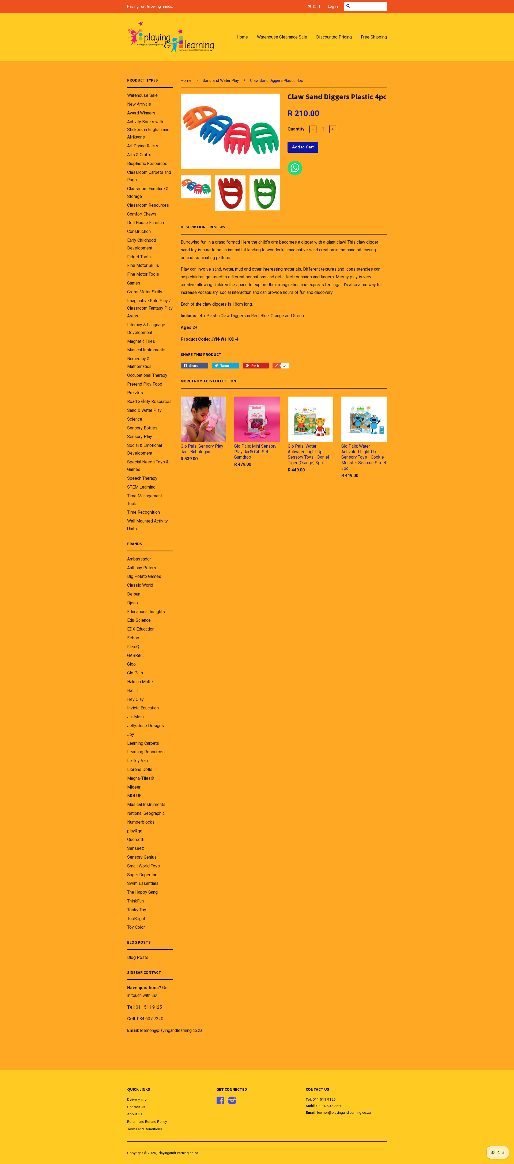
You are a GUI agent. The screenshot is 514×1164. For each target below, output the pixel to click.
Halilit (132, 690)
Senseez (135, 848)
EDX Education (140, 629)
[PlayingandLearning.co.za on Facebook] (220, 1102)
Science (134, 419)
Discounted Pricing (334, 37)
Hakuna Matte (140, 681)
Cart (316, 7)
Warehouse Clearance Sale (282, 37)
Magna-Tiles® (140, 778)
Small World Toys (143, 866)
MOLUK (134, 795)
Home (242, 37)
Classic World (140, 585)
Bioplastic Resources (147, 163)
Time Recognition (143, 512)
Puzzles (135, 392)
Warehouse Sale (142, 95)
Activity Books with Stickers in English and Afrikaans (148, 129)
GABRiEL (135, 655)
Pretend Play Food (144, 384)
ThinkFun (135, 901)
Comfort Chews (141, 214)
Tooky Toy (136, 909)
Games (133, 283)
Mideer (134, 787)
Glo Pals (135, 672)
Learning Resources (146, 751)
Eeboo (133, 637)
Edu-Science (139, 620)
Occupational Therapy (147, 375)
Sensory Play (139, 436)
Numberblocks (140, 822)
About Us (134, 1114)
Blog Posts (137, 957)
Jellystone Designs (145, 725)
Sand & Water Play (144, 410)
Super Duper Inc (142, 874)
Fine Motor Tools (143, 274)
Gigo (131, 664)
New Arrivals (139, 104)
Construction (139, 231)
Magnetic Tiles (141, 341)
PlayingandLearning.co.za (178, 1153)
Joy (130, 734)
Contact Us (136, 1107)
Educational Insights (146, 611)
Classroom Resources (148, 205)
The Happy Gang (142, 892)
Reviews (217, 226)
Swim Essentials (142, 883)
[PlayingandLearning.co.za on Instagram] (232, 1102)
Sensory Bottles (142, 428)
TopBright (136, 918)
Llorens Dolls (139, 769)
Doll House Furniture (146, 222)
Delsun (133, 594)
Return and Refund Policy (147, 1121)
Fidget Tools (139, 256)
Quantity (296, 129)
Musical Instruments (146, 349)
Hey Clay (135, 699)
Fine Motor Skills (143, 265)
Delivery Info (137, 1099)
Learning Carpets (143, 743)
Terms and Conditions (144, 1129)
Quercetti (135, 839)
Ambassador (139, 559)
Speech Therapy (142, 478)
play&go (134, 830)
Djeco (132, 602)
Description (193, 226)
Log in (333, 6)
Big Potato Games (144, 576)
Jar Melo (135, 716)
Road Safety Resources (149, 401)
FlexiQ (133, 646)
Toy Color (136, 927)
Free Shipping (374, 37)
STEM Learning (141, 487)
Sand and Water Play (221, 80)
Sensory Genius (142, 857)
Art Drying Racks (142, 145)
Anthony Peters (141, 567)
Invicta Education (143, 707)
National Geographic (146, 813)
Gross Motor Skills (144, 291)
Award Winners (141, 113)
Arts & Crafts (139, 154)
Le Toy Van (137, 760)
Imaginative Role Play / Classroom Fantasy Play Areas (150, 308)
